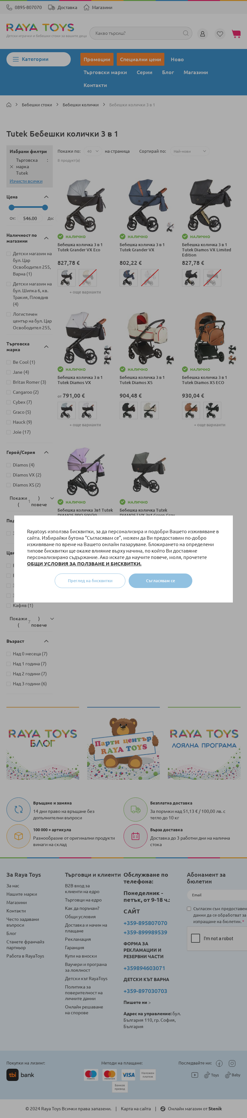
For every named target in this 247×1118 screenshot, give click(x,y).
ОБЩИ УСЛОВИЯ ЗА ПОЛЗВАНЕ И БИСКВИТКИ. (84, 563)
